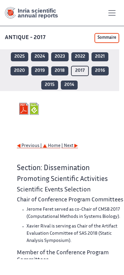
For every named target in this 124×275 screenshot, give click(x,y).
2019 (40, 71)
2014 (69, 85)
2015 (49, 85)
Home (53, 146)
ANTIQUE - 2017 (25, 37)
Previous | (31, 146)
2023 (60, 57)
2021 (100, 57)
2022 (80, 57)
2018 (60, 71)
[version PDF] (24, 109)
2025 (19, 57)
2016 (100, 71)
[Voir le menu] (112, 13)
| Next (67, 146)
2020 (19, 71)
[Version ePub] (35, 109)
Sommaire (107, 38)
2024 (40, 57)
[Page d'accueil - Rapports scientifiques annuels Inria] (34, 12)
